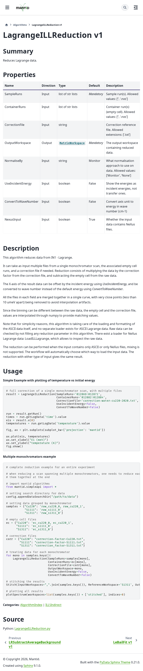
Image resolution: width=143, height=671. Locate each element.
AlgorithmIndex (31, 605)
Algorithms (20, 24)
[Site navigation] (7, 7)
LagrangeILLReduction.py (32, 628)
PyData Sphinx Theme (115, 662)
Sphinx (28, 666)
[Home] (6, 25)
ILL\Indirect (53, 605)
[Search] (124, 7)
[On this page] (135, 7)
